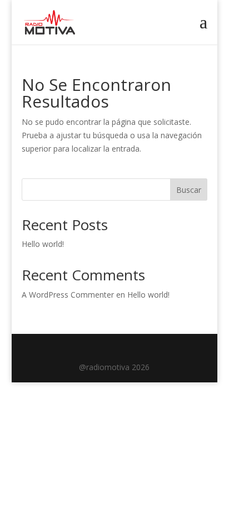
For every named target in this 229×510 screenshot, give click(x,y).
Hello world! (43, 244)
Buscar (188, 189)
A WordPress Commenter (68, 294)
